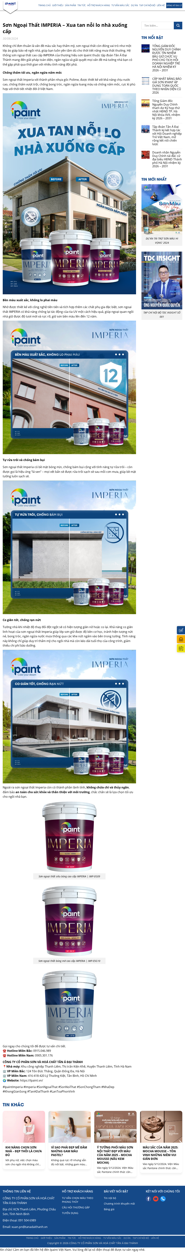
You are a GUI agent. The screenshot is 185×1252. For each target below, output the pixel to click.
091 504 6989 (27, 1220)
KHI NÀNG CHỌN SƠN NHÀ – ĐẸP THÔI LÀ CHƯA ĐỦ (23, 1151)
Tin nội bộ (110, 1198)
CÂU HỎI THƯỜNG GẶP (76, 1207)
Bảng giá (109, 1209)
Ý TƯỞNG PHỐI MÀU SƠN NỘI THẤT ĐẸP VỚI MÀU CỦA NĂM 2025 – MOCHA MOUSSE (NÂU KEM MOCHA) (115, 1155)
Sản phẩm (70, 5)
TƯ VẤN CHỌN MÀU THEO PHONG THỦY (77, 1199)
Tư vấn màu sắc (120, 5)
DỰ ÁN (134, 5)
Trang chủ (44, 5)
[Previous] (5, 1143)
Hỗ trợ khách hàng (98, 5)
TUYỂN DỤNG (70, 1213)
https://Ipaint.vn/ (31, 1080)
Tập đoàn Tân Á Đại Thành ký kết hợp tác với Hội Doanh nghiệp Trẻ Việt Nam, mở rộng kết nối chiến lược (167, 135)
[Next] (180, 1143)
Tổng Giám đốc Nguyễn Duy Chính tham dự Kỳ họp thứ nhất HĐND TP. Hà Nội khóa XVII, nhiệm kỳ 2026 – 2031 (166, 109)
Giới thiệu (57, 5)
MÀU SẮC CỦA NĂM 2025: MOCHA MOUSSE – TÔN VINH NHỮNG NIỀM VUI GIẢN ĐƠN (160, 1153)
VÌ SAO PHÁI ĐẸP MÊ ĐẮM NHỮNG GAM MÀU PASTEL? (69, 1151)
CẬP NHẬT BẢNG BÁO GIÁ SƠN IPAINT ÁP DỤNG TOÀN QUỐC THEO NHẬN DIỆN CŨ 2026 (166, 85)
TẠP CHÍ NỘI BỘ (147, 5)
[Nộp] (178, 25)
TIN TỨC (82, 5)
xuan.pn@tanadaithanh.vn (30, 1227)
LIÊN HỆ (161, 5)
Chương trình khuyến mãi (119, 1203)
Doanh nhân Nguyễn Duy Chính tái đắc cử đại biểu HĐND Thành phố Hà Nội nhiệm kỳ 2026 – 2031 (167, 159)
